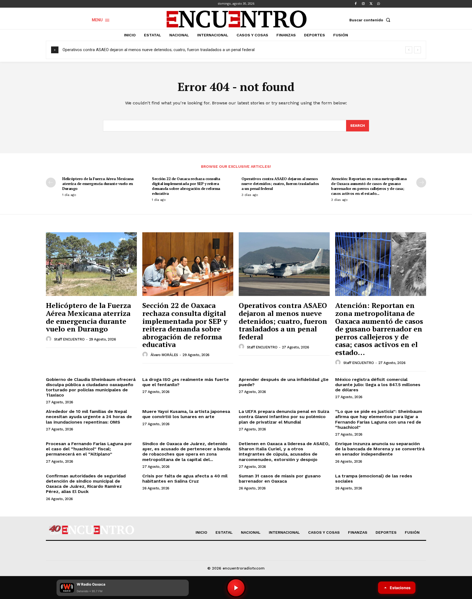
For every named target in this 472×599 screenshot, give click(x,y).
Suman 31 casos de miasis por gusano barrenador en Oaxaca (280, 478)
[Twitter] (370, 3)
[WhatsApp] (378, 3)
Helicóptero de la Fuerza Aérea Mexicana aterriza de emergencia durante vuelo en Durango (98, 183)
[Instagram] (363, 3)
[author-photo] (49, 339)
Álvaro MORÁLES (164, 355)
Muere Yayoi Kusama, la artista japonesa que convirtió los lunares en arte (186, 414)
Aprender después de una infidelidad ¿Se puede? (284, 382)
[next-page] (421, 182)
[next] (417, 49)
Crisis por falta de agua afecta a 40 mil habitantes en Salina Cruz (185, 478)
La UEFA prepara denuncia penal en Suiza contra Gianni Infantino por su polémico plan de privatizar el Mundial (284, 416)
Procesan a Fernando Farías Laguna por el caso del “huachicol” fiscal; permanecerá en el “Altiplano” (89, 449)
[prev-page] (51, 182)
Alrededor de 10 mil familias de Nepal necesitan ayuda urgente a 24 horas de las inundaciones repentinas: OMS (89, 416)
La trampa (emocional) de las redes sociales (373, 478)
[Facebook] (355, 3)
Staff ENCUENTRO (69, 339)
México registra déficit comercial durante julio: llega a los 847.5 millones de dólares (377, 384)
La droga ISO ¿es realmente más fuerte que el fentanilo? (185, 382)
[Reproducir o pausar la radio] (236, 587)
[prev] (408, 49)
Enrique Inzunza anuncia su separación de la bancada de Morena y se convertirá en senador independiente (379, 449)
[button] (371, 20)
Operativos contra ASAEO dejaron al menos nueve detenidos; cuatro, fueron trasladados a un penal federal (159, 49)
